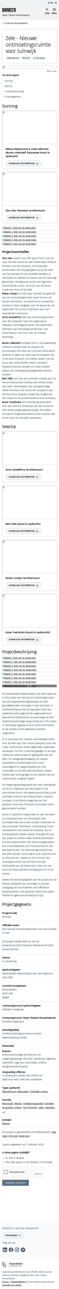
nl (51, 2)
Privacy (5, 1281)
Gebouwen (23, 1091)
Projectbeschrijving (14, 91)
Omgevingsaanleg (33, 1103)
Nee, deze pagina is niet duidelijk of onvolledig (29, 1162)
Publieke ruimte (39, 1091)
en (55, 2)
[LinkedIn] (5, 1250)
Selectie (8, 86)
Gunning (8, 80)
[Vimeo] (23, 1250)
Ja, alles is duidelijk (15, 1158)
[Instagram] (17, 1250)
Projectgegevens (13, 96)
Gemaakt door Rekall (11, 1285)
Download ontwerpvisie (22, 163)
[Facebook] (11, 1250)
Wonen (18, 1103)
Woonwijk (7, 1103)
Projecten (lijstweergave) (16, 23)
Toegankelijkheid (17, 1281)
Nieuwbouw (9, 1091)
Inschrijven (11, 1235)
